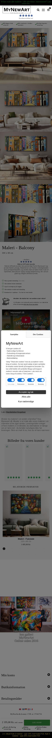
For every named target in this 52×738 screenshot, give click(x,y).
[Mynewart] (15, 10)
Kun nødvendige (26, 401)
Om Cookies (38, 334)
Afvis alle (26, 397)
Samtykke (14, 334)
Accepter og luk (26, 392)
